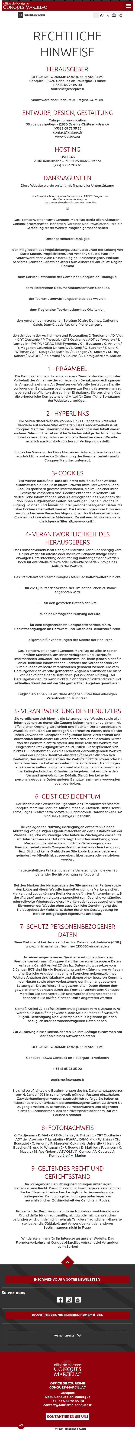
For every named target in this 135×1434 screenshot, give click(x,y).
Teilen (120, 15)
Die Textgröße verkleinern (108, 15)
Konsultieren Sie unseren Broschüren (67, 1315)
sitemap (59, 1428)
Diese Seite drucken (114, 15)
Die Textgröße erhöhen (102, 15)
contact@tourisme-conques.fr (67, 1405)
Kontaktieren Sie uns (67, 1416)
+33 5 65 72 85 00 (70, 1401)
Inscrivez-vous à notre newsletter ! (67, 1279)
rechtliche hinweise (34, 15)
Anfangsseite (18, 12)
